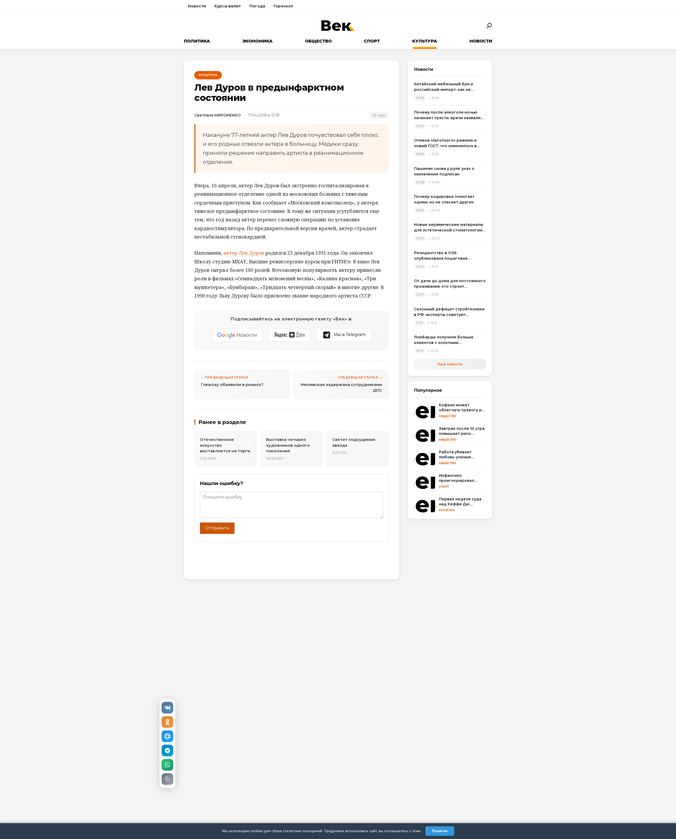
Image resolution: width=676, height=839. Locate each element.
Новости (197, 6)
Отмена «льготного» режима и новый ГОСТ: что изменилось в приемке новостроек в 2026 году (448, 143)
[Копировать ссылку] (167, 779)
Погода (257, 6)
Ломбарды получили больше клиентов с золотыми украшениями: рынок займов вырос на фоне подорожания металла (444, 340)
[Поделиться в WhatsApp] (167, 765)
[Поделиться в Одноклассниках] (167, 722)
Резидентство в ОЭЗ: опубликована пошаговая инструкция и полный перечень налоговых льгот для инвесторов (448, 255)
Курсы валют (227, 6)
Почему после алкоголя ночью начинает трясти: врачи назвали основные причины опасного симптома (447, 115)
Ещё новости (450, 364)
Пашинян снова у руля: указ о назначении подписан (444, 171)
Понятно (440, 831)
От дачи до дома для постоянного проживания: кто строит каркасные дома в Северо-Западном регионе (450, 283)
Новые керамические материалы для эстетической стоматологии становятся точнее (448, 227)
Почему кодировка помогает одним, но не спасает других (444, 199)
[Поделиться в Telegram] (167, 750)
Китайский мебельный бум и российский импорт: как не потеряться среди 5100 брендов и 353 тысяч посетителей (449, 87)
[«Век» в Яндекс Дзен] (289, 335)
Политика (197, 41)
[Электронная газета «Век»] (338, 25)
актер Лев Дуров (243, 253)
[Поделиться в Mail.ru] (167, 736)
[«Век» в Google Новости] (237, 335)
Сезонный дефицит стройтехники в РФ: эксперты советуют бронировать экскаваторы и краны (449, 312)
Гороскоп (283, 6)
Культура (424, 41)
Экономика (257, 41)
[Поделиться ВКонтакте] (167, 708)
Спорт (372, 41)
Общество (318, 41)
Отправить (217, 527)
